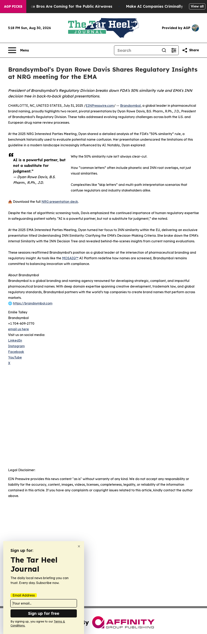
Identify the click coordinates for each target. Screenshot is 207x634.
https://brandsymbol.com (32, 303)
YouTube (15, 357)
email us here (18, 329)
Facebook (16, 352)
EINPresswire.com (100, 106)
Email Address (24, 595)
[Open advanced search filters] (173, 50)
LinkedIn (15, 340)
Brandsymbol (130, 106)
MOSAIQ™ (70, 258)
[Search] (164, 50)
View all (197, 6)
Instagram (16, 346)
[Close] (79, 546)
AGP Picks (13, 6)
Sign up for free (43, 613)
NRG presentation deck (59, 202)
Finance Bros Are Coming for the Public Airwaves (66, 6)
